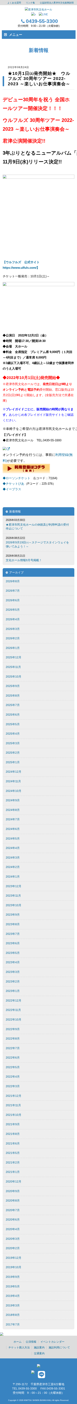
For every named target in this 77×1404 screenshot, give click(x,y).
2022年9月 (13, 1029)
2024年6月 (13, 829)
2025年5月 (13, 724)
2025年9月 (13, 686)
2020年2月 (13, 1248)
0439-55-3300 (42, 21)
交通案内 (39, 1353)
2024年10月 (13, 790)
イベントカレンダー (52, 1341)
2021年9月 (13, 1124)
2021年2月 (13, 1162)
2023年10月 (13, 905)
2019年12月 (13, 1257)
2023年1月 (13, 991)
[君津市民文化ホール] (38, 9)
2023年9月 (13, 914)
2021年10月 (13, 1114)
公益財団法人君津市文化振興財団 (57, 2)
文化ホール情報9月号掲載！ (24, 560)
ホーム (18, 1341)
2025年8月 (13, 695)
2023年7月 (13, 933)
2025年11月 (13, 667)
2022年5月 (13, 1067)
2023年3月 (13, 971)
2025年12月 (13, 657)
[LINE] (43, 14)
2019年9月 (13, 1276)
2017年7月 (13, 1324)
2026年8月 (13, 581)
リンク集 (30, 2)
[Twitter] (33, 1373)
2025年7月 (13, 705)
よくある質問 (14, 2)
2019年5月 (13, 1286)
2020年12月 (13, 1181)
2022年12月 (13, 1000)
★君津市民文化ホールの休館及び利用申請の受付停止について (37, 526)
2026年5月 (13, 609)
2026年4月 (13, 619)
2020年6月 (13, 1219)
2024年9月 (13, 800)
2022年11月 (13, 1010)
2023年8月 (13, 924)
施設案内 (39, 1347)
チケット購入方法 (19, 1347)
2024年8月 (13, 810)
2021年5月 (13, 1152)
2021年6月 (13, 1143)
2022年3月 (13, 1086)
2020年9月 (13, 1191)
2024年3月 (13, 857)
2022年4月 (13, 1076)
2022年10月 (13, 1019)
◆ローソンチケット (16, 478)
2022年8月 (13, 1038)
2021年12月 (13, 1095)
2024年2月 (13, 867)
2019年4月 (13, 1295)
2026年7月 (13, 590)
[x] (33, 14)
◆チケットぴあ (13, 483)
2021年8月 (13, 1133)
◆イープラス (12, 489)
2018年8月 (13, 1314)
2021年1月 (13, 1172)
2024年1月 (13, 876)
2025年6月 (13, 714)
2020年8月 (13, 1200)
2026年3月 (13, 629)
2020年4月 (13, 1229)
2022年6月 (13, 1057)
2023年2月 (13, 981)
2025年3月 (13, 743)
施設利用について (59, 1347)
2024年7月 (13, 819)
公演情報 (31, 1341)
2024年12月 (13, 771)
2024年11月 (13, 781)
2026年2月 (13, 638)
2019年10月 (13, 1267)
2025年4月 (13, 733)
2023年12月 (13, 886)
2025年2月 (13, 752)
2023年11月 (13, 895)
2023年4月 (13, 962)
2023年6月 (13, 943)
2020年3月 (13, 1238)
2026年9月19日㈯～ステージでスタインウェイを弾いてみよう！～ (37, 544)
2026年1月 (13, 648)
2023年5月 (13, 952)
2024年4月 (13, 848)
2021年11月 (13, 1105)
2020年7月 (13, 1210)
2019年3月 (13, 1305)
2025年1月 (13, 762)
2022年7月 (13, 1048)
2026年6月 (13, 600)
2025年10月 (13, 676)
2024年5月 (13, 838)
